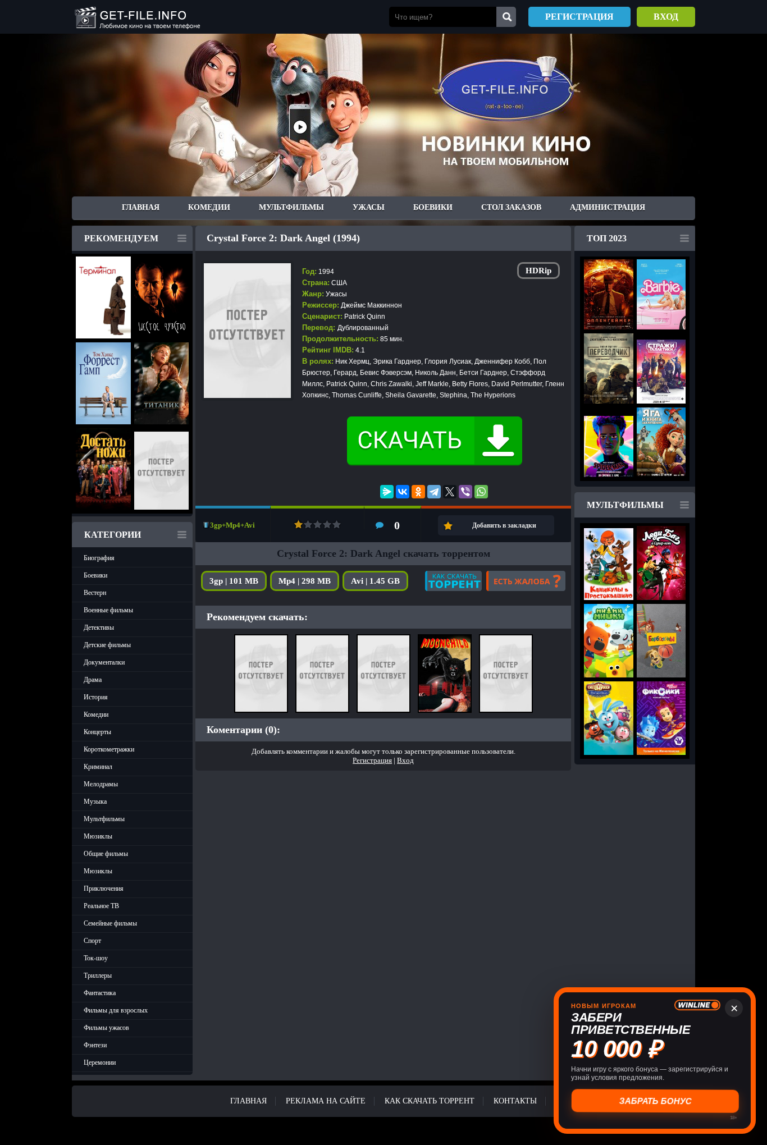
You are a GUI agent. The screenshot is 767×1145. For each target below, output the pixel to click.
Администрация (607, 207)
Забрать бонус (655, 1101)
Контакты (515, 1101)
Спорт (92, 940)
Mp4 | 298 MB (305, 580)
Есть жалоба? (525, 581)
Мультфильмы (291, 207)
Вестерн (95, 592)
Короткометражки (109, 749)
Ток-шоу (96, 958)
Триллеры (98, 975)
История (96, 697)
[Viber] (465, 491)
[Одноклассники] (418, 491)
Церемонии (100, 1062)
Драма (93, 679)
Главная (140, 207)
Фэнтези (95, 1045)
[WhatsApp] (481, 491)
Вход (666, 16)
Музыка (95, 801)
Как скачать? (453, 581)
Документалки (104, 662)
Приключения (104, 888)
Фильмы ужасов (106, 1027)
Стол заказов (511, 207)
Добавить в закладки (504, 525)
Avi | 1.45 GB (375, 580)
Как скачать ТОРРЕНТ (429, 1101)
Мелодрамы (101, 784)
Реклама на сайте (326, 1101)
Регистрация (579, 16)
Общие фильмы (106, 853)
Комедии (209, 207)
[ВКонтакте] (402, 491)
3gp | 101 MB (233, 580)
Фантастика (100, 993)
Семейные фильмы (110, 923)
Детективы (99, 627)
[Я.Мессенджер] (387, 491)
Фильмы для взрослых (116, 1010)
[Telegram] (434, 491)
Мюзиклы (98, 836)
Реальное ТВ (101, 906)
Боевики (433, 207)
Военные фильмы (108, 610)
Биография (99, 558)
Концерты (97, 732)
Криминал (98, 766)
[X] (449, 491)
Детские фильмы (107, 645)
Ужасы (369, 207)
